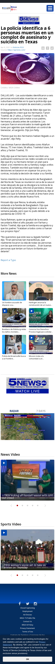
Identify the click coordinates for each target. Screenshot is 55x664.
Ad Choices (27, 614)
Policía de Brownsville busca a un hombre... (14, 357)
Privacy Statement (27, 628)
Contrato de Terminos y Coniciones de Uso (27, 635)
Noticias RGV (18, 47)
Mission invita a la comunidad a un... (36, 357)
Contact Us (27, 621)
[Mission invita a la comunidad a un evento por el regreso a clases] (41, 344)
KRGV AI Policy (27, 625)
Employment (28, 611)
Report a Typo (8, 260)
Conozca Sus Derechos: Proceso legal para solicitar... (41, 330)
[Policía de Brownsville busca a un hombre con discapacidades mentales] (14, 344)
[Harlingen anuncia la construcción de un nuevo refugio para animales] (41, 290)
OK (27, 659)
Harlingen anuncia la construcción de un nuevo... (40, 303)
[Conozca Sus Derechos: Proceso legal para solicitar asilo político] (41, 317)
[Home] (19, 8)
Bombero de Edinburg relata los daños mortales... (14, 330)
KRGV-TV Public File (27, 618)
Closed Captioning (27, 608)
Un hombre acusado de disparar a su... (12, 303)
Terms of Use (27, 631)
